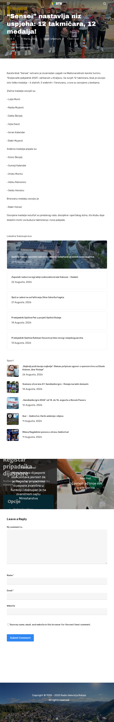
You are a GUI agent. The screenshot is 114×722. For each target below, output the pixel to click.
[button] (8, 3)
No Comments (23, 47)
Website (11, 606)
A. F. (12, 38)
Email (10, 590)
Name (10, 575)
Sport (46, 38)
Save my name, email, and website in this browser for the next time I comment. (50, 624)
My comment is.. (15, 527)
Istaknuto (55, 38)
